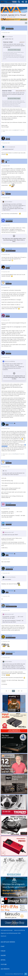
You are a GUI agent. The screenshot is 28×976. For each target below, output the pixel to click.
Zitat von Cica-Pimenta (10, 577)
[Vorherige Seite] (6, 691)
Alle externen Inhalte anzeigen (14, 49)
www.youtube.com (20, 90)
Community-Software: (14, 974)
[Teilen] (26, 23)
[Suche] (19, 1)
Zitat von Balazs (8, 201)
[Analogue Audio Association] (8, 1)
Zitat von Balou (8, 661)
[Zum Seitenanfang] (25, 974)
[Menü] (26, 1)
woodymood (15, 130)
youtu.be (22, 42)
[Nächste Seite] (21, 691)
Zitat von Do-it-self (9, 532)
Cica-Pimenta (15, 454)
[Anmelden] (22, 2)
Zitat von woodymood (10, 147)
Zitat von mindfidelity (10, 361)
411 (19, 691)
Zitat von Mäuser (9, 36)
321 (13, 691)
